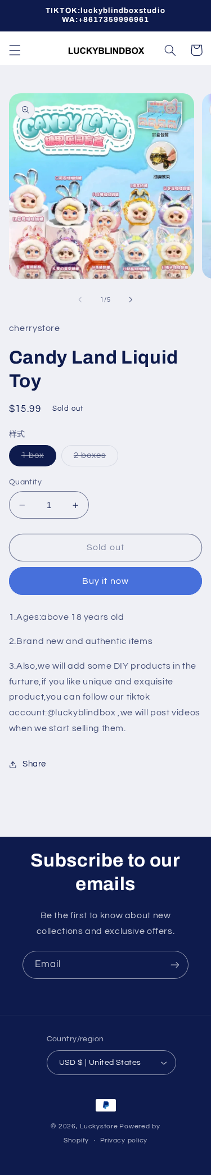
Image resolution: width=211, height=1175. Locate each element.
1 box (38, 458)
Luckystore (99, 1126)
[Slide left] (80, 300)
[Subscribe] (175, 964)
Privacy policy (123, 1140)
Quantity (25, 482)
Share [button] (34, 764)
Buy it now (105, 581)
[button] (15, 50)
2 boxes (96, 458)
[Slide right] (131, 300)
